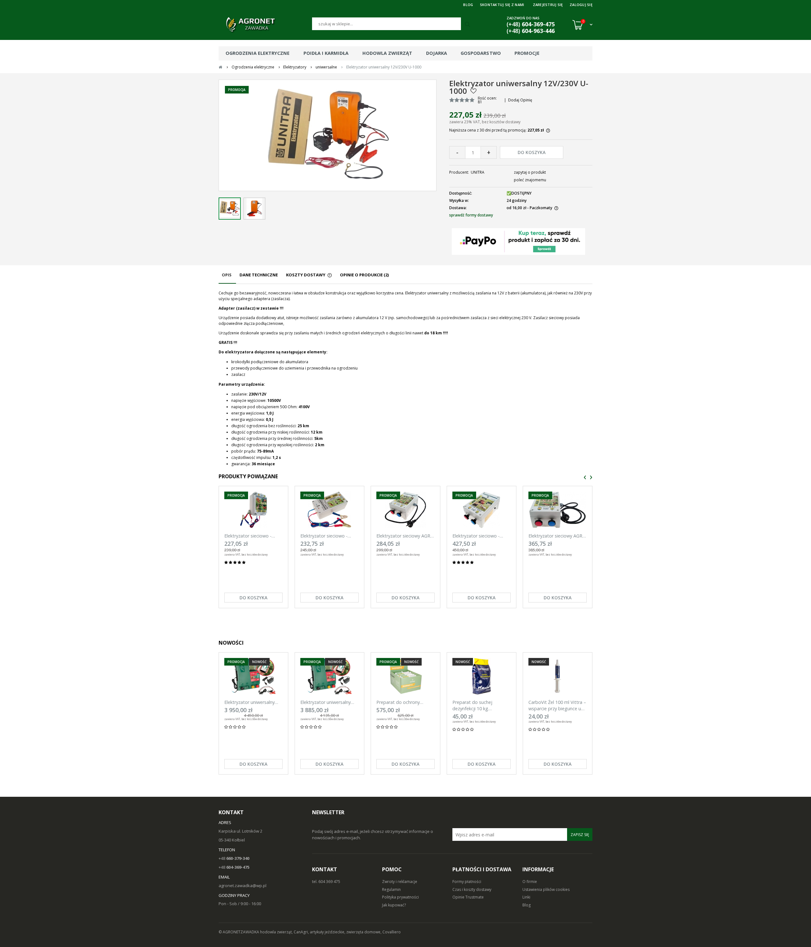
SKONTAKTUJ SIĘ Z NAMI (502, 4)
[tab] (227, 278)
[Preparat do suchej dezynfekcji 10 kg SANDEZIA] (481, 676)
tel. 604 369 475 (326, 881)
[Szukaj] (468, 24)
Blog (526, 905)
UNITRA (477, 172)
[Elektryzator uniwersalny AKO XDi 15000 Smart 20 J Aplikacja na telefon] (253, 676)
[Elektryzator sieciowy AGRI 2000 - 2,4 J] (405, 510)
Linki (526, 897)
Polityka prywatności (400, 897)
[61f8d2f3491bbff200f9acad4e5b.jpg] (254, 208)
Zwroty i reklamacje (399, 881)
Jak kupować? (394, 905)
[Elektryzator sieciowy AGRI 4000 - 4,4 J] (557, 510)
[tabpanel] (405, 378)
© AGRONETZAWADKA (239, 932)
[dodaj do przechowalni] (473, 91)
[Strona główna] (265, 24)
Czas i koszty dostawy (471, 889)
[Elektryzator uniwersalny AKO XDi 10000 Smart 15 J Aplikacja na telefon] (329, 676)
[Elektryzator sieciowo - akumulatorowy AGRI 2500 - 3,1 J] (481, 510)
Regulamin (391, 889)
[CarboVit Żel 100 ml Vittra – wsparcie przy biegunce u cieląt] (557, 676)
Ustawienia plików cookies (546, 889)
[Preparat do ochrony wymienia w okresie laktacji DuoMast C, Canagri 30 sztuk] (405, 676)
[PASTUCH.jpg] (229, 208)
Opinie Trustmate (468, 897)
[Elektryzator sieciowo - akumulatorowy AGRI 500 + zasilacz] (329, 510)
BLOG (468, 4)
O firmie (529, 881)
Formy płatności (466, 881)
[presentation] (585, 477)
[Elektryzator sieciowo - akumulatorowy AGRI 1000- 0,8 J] (253, 510)
